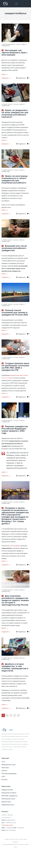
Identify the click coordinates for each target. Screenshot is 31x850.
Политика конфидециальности (9, 844)
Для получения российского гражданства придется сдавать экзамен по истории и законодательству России (15, 600)
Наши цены (5, 767)
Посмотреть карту (7, 825)
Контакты (4, 779)
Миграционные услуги (9, 764)
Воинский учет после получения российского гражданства (14, 248)
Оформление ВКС (7, 790)
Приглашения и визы (8, 798)
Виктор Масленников (8, 44)
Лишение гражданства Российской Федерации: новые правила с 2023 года (15, 429)
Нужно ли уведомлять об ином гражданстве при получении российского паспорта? (15, 113)
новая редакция (15, 545)
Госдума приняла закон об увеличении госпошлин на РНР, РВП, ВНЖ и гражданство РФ (15, 366)
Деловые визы (6, 801)
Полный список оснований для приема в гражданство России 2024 (15, 312)
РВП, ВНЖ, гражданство (9, 795)
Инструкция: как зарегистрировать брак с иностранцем (14, 52)
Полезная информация (9, 773)
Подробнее (5, 78)
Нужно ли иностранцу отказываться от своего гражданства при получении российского (14, 179)
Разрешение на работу (9, 793)
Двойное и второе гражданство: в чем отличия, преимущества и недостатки (15, 667)
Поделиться (22, 78)
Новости (23, 44)
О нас (3, 761)
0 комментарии (6, 45)
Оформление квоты (8, 804)
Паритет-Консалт (7, 104)
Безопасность (21, 844)
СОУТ (3, 776)
